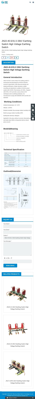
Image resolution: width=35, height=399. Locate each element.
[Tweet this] (8, 57)
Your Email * (6, 229)
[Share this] (4, 57)
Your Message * (7, 241)
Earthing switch (9, 54)
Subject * (5, 235)
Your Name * (6, 223)
